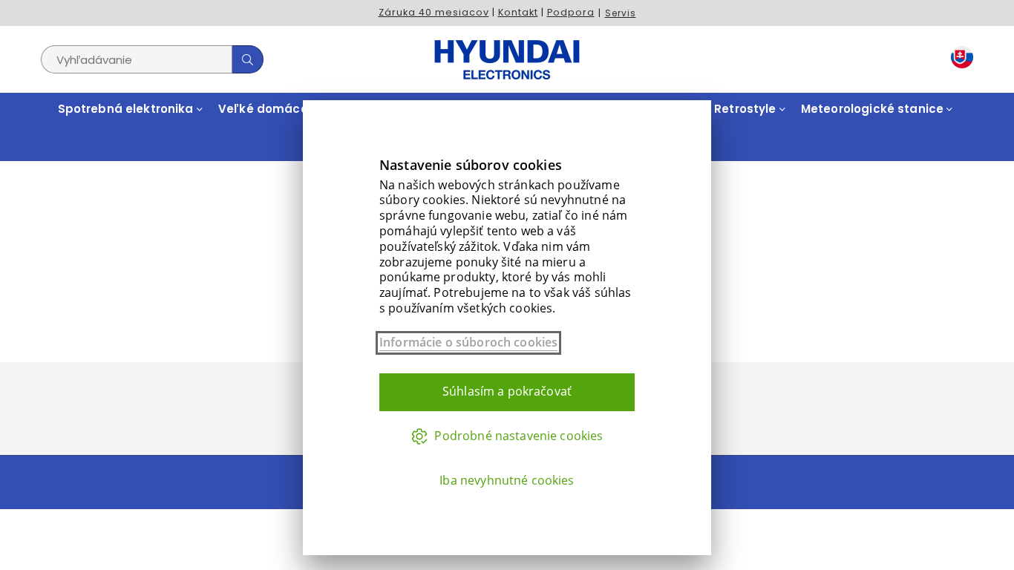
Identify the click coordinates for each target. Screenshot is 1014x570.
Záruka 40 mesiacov (434, 12)
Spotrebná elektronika (127, 109)
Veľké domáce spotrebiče (299, 109)
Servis (620, 13)
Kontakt (518, 12)
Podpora (571, 12)
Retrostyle (746, 109)
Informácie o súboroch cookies (468, 342)
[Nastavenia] (958, 59)
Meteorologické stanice (873, 109)
